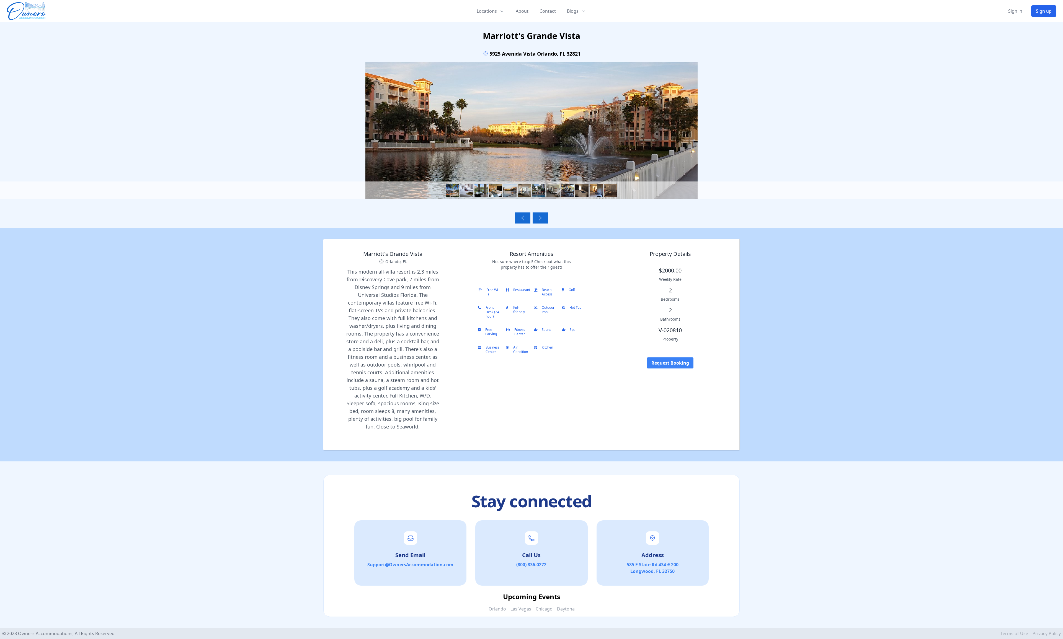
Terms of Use (1014, 633)
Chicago (544, 609)
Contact (548, 11)
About (522, 11)
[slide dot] (452, 190)
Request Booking (670, 363)
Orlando (497, 609)
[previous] (522, 218)
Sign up (1044, 11)
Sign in (1015, 11)
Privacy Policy (1047, 633)
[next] (540, 218)
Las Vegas (520, 609)
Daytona (566, 609)
